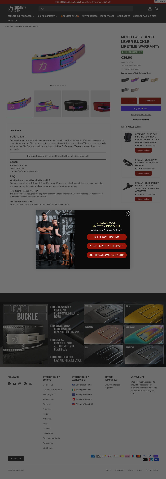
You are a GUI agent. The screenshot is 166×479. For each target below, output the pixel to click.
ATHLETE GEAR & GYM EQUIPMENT (107, 246)
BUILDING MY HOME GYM (106, 237)
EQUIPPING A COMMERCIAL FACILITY (106, 255)
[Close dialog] (127, 213)
